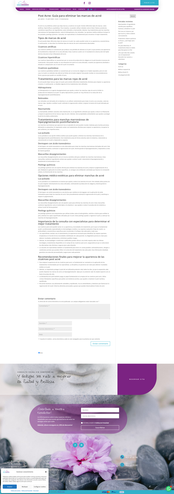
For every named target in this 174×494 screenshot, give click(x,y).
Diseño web (61, 492)
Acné (56, 19)
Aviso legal (36, 490)
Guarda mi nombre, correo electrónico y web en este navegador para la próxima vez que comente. (70, 339)
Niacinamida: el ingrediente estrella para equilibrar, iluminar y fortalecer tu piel (126, 26)
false (41, 353)
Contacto (81, 9)
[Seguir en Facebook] (84, 3)
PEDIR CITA (149, 2)
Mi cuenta (14, 461)
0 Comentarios (64, 19)
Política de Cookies (16, 490)
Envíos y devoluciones (53, 470)
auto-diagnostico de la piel (116, 9)
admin (42, 19)
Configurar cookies (40, 487)
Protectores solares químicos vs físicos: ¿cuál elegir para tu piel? (127, 41)
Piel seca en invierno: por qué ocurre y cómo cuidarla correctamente (126, 33)
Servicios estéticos (38, 9)
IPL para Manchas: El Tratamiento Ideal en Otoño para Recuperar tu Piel (126, 48)
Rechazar (25, 487)
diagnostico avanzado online (144, 9)
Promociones (54, 9)
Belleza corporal (123, 69)
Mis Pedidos (15, 464)
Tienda (28, 9)
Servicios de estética (18, 467)
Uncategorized (122, 75)
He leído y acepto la (96, 423)
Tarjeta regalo (66, 9)
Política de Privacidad (26, 490)
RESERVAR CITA (137, 379)
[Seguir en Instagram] (89, 3)
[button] (46, 472)
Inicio (22, 9)
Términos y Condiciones (54, 464)
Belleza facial (122, 72)
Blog (74, 9)
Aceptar (9, 487)
